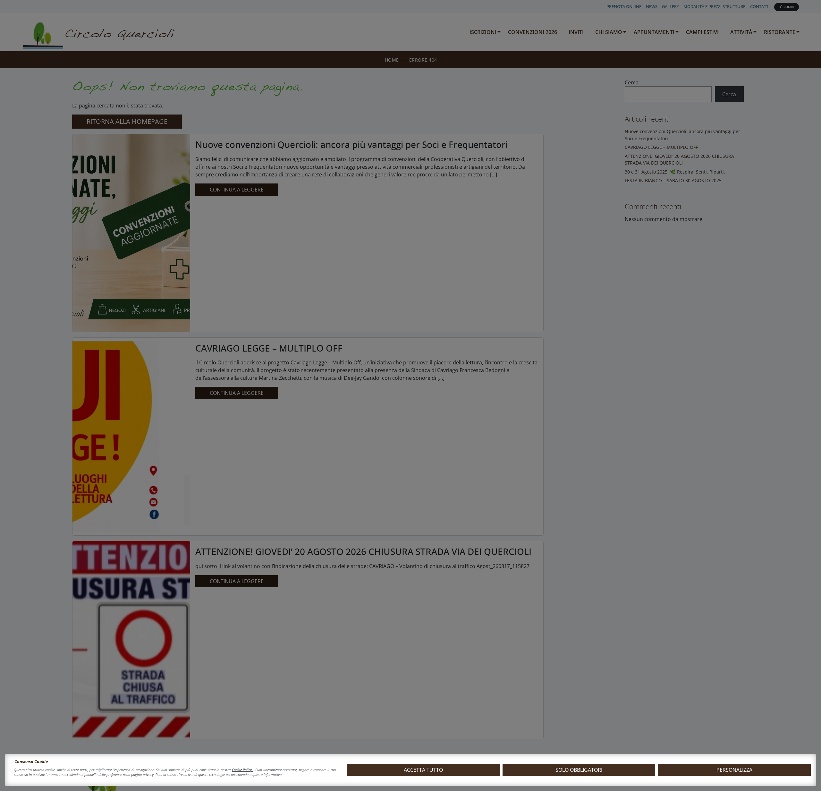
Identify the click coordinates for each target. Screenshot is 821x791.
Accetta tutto (423, 769)
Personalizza (734, 769)
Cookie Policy (242, 769)
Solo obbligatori (578, 769)
